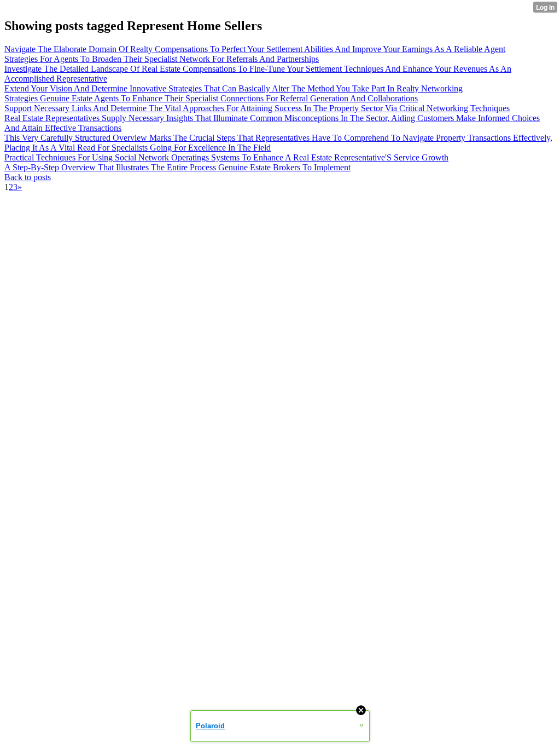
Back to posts (27, 177)
